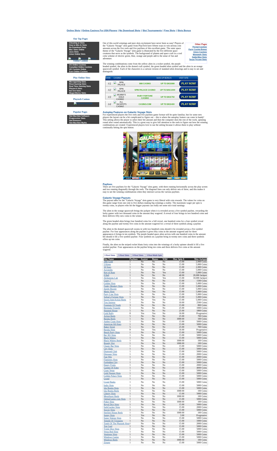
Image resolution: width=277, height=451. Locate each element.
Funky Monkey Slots (113, 286)
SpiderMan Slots (199, 57)
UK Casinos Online (77, 69)
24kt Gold (108, 261)
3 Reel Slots (110, 255)
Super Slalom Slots (112, 418)
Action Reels (109, 316)
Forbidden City (111, 362)
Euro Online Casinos (78, 71)
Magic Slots (109, 291)
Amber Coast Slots (112, 321)
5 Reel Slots (124, 255)
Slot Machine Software (79, 116)
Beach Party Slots (112, 332)
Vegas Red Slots (111, 432)
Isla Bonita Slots (111, 388)
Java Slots (74, 52)
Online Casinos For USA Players (99, 30)
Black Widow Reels (112, 340)
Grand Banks (109, 382)
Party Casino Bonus (198, 49)
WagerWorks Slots (77, 93)
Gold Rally (109, 313)
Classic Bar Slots (111, 346)
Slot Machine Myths (78, 123)
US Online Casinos (77, 65)
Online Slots (73, 30)
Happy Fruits (110, 365)
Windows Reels (111, 440)
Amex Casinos (200, 52)
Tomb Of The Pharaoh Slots (116, 423)
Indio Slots (109, 385)
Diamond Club (110, 351)
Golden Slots (109, 283)
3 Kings (107, 264)
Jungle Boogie (110, 289)
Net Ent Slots (75, 91)
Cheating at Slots (77, 43)
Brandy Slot (109, 343)
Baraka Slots (109, 330)
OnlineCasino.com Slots (115, 399)
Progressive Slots (77, 118)
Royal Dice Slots (111, 404)
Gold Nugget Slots (112, 373)
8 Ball (106, 275)
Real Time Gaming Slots (80, 86)
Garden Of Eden (111, 368)
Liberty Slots (110, 393)
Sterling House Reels (113, 412)
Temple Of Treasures (113, 421)
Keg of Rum (109, 272)
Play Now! (188, 83)
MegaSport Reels (111, 396)
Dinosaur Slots (110, 354)
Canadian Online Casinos (80, 67)
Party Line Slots (111, 294)
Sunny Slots (109, 415)
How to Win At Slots (78, 45)
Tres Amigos (109, 302)
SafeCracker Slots (112, 407)
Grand (106, 379)
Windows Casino (111, 437)
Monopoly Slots (200, 54)
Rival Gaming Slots (77, 84)
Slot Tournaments (152, 30)
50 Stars (107, 267)
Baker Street (109, 327)
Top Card (108, 426)
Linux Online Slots (77, 54)
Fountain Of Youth (112, 305)
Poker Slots (109, 402)
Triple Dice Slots (111, 429)
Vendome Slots (110, 434)
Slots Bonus (184, 30)
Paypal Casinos (200, 47)
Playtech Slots (75, 88)
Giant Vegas (109, 370)
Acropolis (108, 270)
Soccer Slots (109, 410)
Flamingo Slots (111, 359)
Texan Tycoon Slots (198, 59)
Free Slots (169, 30)
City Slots (108, 349)
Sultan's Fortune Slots (114, 297)
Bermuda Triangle (112, 308)
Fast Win (108, 357)
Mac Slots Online (76, 50)
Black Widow (110, 338)
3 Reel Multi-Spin (154, 255)
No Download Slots (129, 30)
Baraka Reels (109, 319)
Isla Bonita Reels (111, 391)
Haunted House (111, 310)
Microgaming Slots (77, 82)
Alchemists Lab (111, 278)
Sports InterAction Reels (115, 300)
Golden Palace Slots (113, 376)
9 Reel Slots (138, 255)
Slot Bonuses (75, 120)
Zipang (107, 442)
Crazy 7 (107, 281)
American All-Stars (112, 324)
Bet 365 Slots (110, 335)
